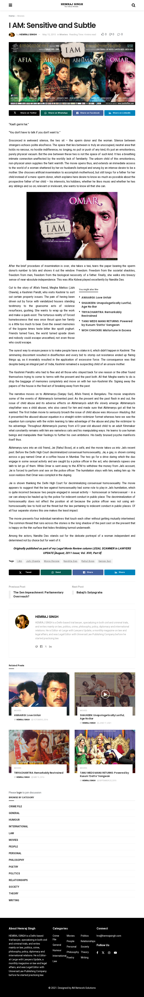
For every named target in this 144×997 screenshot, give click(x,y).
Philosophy (16, 860)
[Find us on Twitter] (103, 953)
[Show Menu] (10, 5)
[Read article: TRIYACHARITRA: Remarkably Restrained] (39, 751)
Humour (14, 820)
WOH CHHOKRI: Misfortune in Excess (106, 330)
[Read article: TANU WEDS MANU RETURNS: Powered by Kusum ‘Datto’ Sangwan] (105, 751)
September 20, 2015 (107, 780)
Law (11, 833)
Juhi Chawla (33, 561)
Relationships (18, 880)
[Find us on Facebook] (97, 953)
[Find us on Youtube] (115, 953)
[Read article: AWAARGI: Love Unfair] (39, 694)
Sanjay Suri (105, 561)
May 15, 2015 (49, 34)
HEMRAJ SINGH (28, 34)
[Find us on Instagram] (109, 953)
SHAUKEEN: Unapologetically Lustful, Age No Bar (102, 716)
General (14, 813)
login (19, 793)
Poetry (13, 867)
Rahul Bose (87, 561)
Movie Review (52, 561)
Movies (20, 16)
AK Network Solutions (84, 988)
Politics (14, 873)
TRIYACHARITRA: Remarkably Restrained (38, 773)
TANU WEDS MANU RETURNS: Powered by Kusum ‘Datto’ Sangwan (106, 323)
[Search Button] (133, 5)
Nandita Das (70, 561)
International (18, 826)
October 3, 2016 (40, 720)
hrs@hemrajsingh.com (109, 936)
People (13, 847)
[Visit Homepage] (72, 5)
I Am (19, 561)
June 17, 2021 (105, 723)
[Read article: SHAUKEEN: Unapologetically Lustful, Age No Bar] (105, 694)
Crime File (15, 806)
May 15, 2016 (38, 777)
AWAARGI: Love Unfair (96, 297)
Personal (15, 853)
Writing (14, 900)
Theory (13, 893)
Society (14, 887)
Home (12, 16)
